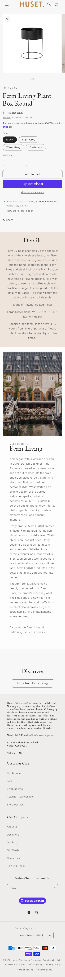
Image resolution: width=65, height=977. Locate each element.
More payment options (32, 192)
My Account (14, 773)
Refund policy (35, 964)
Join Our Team (16, 865)
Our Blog (12, 842)
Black (9, 139)
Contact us (13, 858)
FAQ (9, 781)
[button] (7, 4)
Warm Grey (13, 147)
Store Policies (15, 804)
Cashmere (35, 147)
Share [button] (9, 219)
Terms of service (24, 970)
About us (12, 826)
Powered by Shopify (15, 964)
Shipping (7, 117)
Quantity (7, 155)
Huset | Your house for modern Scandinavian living (37, 960)
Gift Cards (13, 850)
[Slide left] (25, 79)
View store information (19, 210)
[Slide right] (40, 79)
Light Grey (28, 139)
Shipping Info (15, 788)
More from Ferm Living (32, 683)
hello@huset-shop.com (41, 735)
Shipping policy (44, 970)
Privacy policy (53, 964)
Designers (13, 834)
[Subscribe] (54, 888)
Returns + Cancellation (20, 796)
